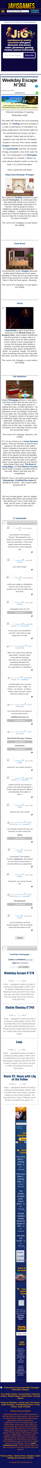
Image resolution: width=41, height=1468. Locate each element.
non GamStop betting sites (28, 22)
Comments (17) (20, 93)
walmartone (18, 859)
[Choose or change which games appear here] (23, 1296)
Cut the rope (23, 1402)
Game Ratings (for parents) (24, 1457)
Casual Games (25, 1394)
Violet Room (19, 244)
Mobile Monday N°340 (19, 1007)
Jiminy (20, 303)
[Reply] (31, 552)
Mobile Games (14, 1396)
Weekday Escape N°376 (19, 973)
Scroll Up (14, 954)
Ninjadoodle (8, 480)
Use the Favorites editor (20, 1317)
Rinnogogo (32, 155)
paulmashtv (26, 824)
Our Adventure (19, 376)
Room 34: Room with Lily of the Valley (20, 1077)
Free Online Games (9, 1394)
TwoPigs (16, 124)
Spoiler (22, 612)
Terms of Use (20, 1456)
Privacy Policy (7, 1456)
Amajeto (6, 146)
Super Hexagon (8, 1405)
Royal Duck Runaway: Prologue (19, 175)
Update (20, 938)
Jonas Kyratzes (31, 441)
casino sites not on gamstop (12, 22)
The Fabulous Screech (28, 467)
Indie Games (27, 1396)
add (21, 1303)
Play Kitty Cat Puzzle (20, 1238)
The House (34, 1402)
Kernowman (25, 626)
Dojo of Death (24, 1407)
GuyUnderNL (12, 149)
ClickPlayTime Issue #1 (25, 480)
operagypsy (24, 679)
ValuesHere (25, 780)
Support (30, 1456)
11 (18, 981)
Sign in (15, 963)
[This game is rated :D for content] (37, 93)
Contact (30, 1458)
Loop (19, 1042)
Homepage (24, 954)
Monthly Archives (22, 1327)
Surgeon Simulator (9, 1402)
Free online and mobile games (22, 6)
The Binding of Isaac (25, 1405)
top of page (29, 959)
